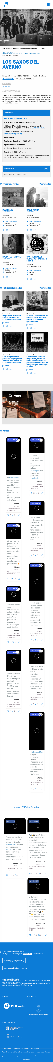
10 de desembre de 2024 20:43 (13, 573)
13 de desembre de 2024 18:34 (36, 487)
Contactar (6, 1049)
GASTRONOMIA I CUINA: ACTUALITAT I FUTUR (36, 259)
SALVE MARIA (32, 210)
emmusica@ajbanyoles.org (15, 968)
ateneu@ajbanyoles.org (14, 960)
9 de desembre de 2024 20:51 (36, 634)
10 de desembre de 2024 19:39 (37, 929)
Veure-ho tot (45, 184)
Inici (3, 52)
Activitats (11, 52)
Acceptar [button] (46, 1056)
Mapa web (34, 1049)
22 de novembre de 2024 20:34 (36, 698)
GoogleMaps (27, 954)
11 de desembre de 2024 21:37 (36, 549)
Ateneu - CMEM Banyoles (17, 504)
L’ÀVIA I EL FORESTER (12, 257)
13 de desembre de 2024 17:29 (14, 869)
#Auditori (34, 478)
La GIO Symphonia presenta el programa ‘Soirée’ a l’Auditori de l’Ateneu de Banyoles (12, 360)
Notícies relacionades (12, 288)
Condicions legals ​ (20, 1049)
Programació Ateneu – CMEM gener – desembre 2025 (21, 54)
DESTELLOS (7, 210)
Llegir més (26, 1059)
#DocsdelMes (14, 478)
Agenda (5, 41)
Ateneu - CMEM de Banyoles (26, 807)
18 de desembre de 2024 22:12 (13, 509)
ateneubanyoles (16, 506)
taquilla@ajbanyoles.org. (13, 134)
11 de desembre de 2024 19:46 (37, 867)
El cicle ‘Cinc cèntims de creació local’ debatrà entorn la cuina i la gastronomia (37, 318)
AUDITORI (7, 84)
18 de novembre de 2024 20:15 (36, 784)
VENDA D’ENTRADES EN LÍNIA (15, 119)
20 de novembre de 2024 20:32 (13, 705)
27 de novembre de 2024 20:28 (13, 636)
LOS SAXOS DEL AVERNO (10, 55)
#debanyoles (35, 471)
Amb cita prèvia (38, 128)
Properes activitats (11, 184)
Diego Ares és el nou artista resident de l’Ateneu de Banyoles (11, 317)
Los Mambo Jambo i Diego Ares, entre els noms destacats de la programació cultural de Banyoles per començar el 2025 (37, 362)
